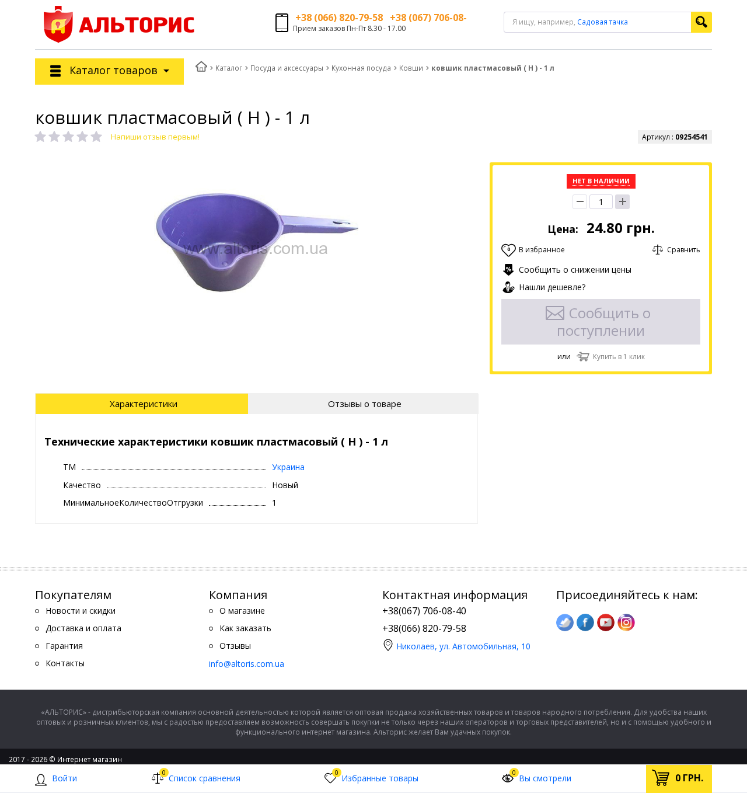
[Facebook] (585, 622)
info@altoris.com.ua (246, 663)
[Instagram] (626, 622)
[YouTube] (606, 622)
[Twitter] (565, 622)
